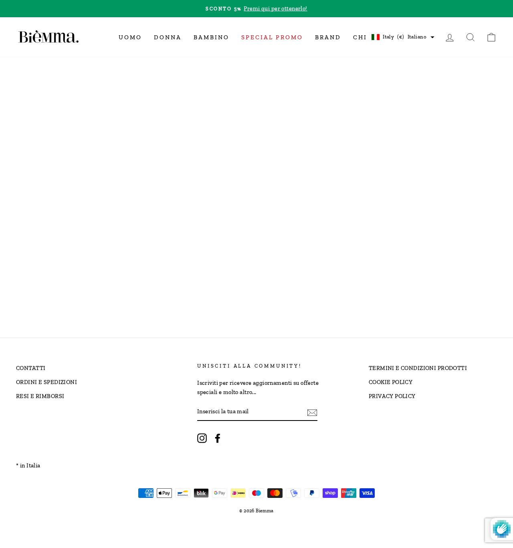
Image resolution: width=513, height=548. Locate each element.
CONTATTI (30, 368)
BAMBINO (211, 37)
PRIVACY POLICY (392, 396)
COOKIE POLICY (391, 382)
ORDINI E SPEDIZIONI (46, 382)
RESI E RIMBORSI (40, 396)
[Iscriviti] (312, 411)
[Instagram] (202, 438)
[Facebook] (217, 438)
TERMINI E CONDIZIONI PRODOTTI (418, 368)
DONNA (168, 37)
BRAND (328, 37)
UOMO (130, 37)
